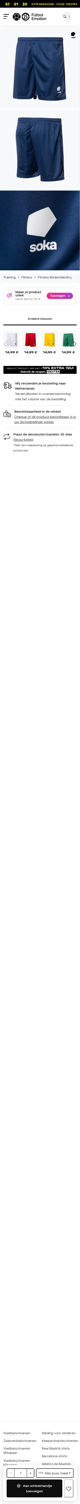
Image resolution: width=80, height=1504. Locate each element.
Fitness (26, 277)
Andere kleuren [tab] (40, 318)
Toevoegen (57, 295)
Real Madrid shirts (56, 1448)
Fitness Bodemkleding (55, 277)
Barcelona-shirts (54, 1456)
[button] (40, 416)
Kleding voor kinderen (59, 1433)
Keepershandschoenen (60, 1441)
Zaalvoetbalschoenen (19, 1441)
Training (9, 277)
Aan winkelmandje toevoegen (37, 1488)
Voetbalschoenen (16, 1433)
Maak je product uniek (28, 293)
